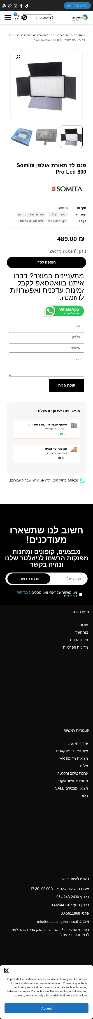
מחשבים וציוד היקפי (73, 781)
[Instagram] (16, 6)
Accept (46, 1008)
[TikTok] (27, 6)
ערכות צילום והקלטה (72, 773)
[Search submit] (24, 17)
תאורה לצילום (57, 214)
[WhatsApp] (10, 6)
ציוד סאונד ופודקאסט (72, 751)
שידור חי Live (77, 744)
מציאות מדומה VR (74, 758)
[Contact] (4, 6)
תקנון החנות (79, 640)
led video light (57, 221)
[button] (7, 970)
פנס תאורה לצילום (31, 221)
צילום (84, 766)
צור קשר (81, 632)
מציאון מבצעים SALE (71, 788)
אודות (83, 625)
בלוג (84, 796)
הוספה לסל (46, 262)
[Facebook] (21, 6)
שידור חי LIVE (58, 35)
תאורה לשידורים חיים (31, 35)
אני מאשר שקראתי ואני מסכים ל (47, 594)
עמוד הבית (77, 35)
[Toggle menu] (8, 17)
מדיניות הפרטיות (75, 647)
